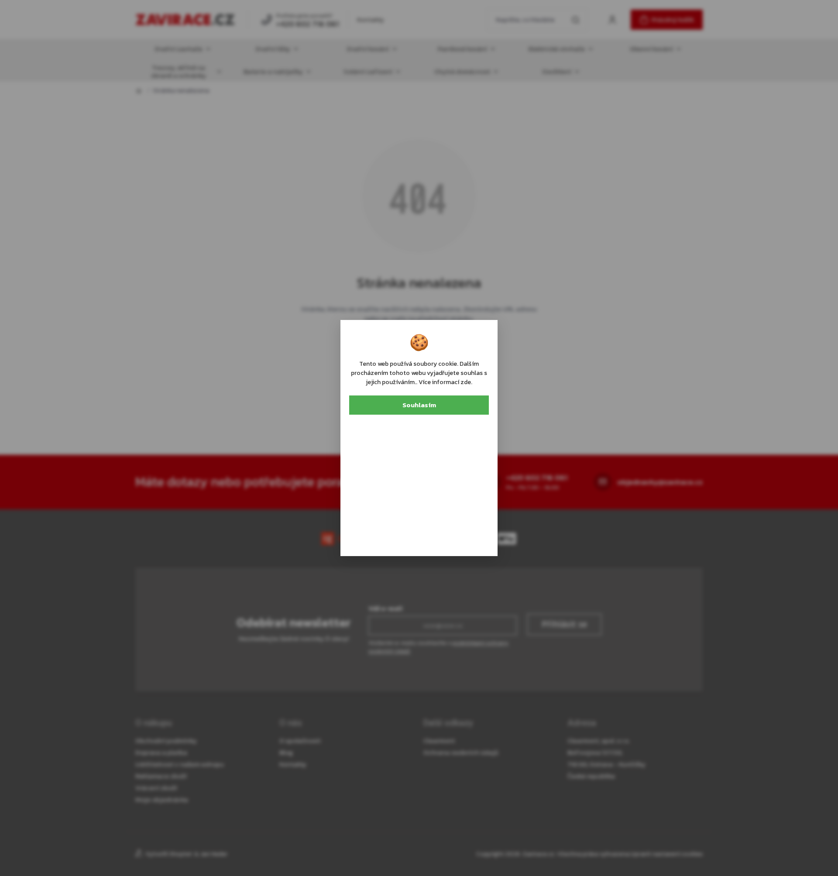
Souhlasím (419, 405)
